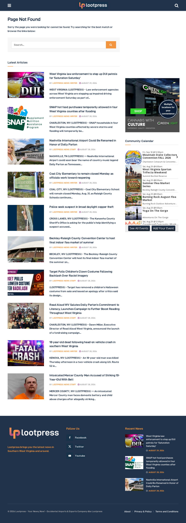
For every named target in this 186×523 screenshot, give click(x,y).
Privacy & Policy (143, 511)
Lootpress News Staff (64, 149)
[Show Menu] (9, 5)
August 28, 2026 (89, 116)
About (127, 511)
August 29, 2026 (89, 83)
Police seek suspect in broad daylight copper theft (81, 206)
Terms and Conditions (166, 511)
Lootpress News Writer (64, 83)
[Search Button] (176, 5)
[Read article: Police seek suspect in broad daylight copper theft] (26, 218)
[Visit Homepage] (93, 5)
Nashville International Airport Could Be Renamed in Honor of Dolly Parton (162, 482)
